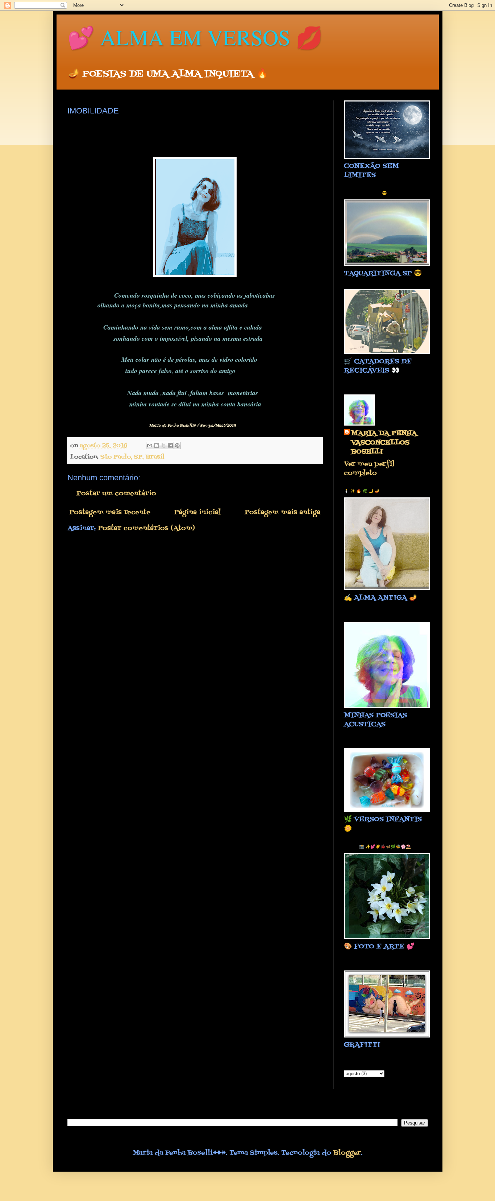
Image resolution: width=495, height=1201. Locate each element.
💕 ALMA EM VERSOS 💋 (195, 36)
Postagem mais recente (109, 512)
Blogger (347, 1153)
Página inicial (197, 512)
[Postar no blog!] (156, 445)
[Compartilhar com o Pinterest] (177, 445)
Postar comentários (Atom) (146, 528)
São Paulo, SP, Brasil (132, 456)
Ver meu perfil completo (369, 468)
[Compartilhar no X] (163, 445)
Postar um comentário (116, 493)
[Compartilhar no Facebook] (170, 445)
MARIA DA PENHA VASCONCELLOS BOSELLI (384, 442)
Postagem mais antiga (282, 512)
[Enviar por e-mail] (149, 445)
